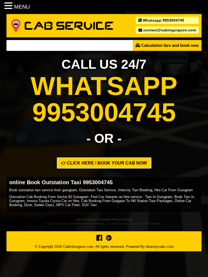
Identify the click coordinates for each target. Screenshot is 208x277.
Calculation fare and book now (169, 45)
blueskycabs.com (160, 247)
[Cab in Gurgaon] (62, 25)
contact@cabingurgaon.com (169, 30)
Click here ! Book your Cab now (106, 163)
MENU (22, 7)
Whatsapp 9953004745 (163, 20)
